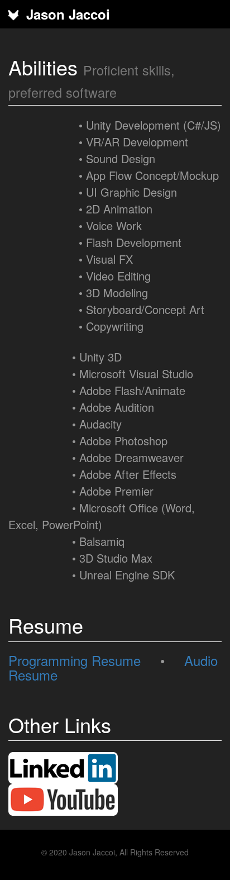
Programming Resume (74, 660)
